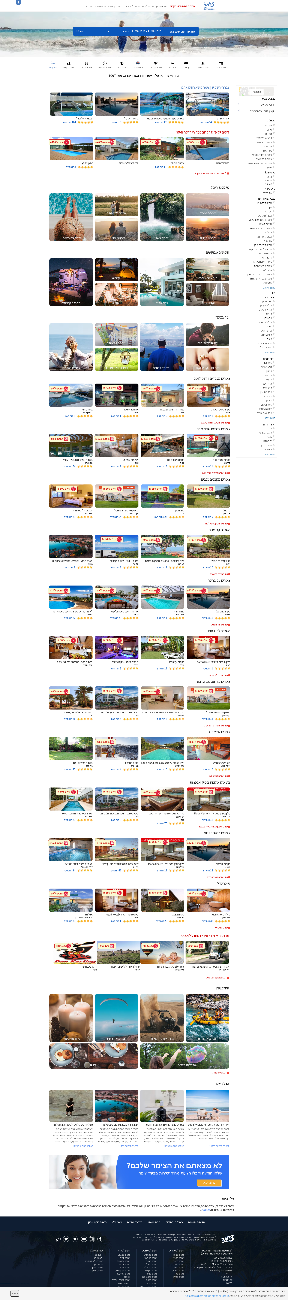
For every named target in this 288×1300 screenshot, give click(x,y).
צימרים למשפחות (132, 6)
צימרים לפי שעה (123, 1273)
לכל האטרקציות (219, 1072)
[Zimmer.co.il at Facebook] (100, 1237)
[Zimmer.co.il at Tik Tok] (58, 1237)
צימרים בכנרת (178, 1270)
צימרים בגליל (178, 1276)
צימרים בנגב (179, 1264)
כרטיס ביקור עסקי (97, 1222)
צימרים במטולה (150, 1267)
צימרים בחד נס (150, 1258)
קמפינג (127, 1276)
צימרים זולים (125, 1258)
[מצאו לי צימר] (139, 1171)
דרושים (229, 1283)
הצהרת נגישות (134, 1222)
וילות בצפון (98, 1258)
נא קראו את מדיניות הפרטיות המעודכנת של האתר (207, 1295)
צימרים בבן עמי (151, 1270)
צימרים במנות (151, 1283)
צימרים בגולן (179, 1273)
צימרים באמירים (150, 1254)
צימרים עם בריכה (123, 1286)
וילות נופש (99, 1254)
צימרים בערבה (178, 1267)
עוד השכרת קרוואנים (219, 574)
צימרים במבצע (124, 1254)
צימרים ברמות (151, 1280)
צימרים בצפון (161, 6)
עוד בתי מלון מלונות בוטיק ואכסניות (213, 826)
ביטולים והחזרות (174, 1222)
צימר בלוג (117, 1222)
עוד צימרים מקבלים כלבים (216, 523)
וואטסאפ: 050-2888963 (221, 1261)
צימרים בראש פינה (149, 1276)
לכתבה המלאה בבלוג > (82, 1146)
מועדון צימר (227, 1279)
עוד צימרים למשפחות (218, 776)
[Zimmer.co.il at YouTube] (83, 1237)
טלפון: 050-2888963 (223, 1257)
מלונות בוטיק (97, 1267)
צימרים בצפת (151, 1273)
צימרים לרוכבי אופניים (121, 1280)
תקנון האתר (154, 1222)
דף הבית (228, 1273)
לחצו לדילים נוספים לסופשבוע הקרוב (210, 173)
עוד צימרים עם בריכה (219, 624)
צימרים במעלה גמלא (148, 1286)
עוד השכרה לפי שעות (218, 675)
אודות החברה (226, 1276)
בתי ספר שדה (124, 1283)
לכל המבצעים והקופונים (216, 977)
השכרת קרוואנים (115, 6)
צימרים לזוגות (148, 6)
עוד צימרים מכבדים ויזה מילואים (214, 422)
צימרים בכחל (151, 1264)
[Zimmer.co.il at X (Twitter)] (66, 1237)
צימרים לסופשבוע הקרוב (182, 6)
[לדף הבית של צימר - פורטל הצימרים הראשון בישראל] (227, 1238)
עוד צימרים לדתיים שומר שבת (215, 473)
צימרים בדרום (178, 1261)
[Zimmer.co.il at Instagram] (92, 1237)
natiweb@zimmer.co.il (221, 1270)
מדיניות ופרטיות (196, 1222)
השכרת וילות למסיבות (93, 1261)
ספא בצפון (98, 1264)
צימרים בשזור (151, 1261)
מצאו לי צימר (100, 6)
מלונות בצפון (97, 1270)
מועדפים (88, 6)
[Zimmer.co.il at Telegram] (75, 1237)
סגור (15, 1293)
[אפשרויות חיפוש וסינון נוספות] (108, 46)
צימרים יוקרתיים (123, 1261)
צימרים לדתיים (124, 1264)
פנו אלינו (205, 1210)
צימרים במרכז (178, 1258)
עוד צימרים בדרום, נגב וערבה (215, 725)
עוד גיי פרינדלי (221, 927)
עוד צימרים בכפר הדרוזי (217, 877)
